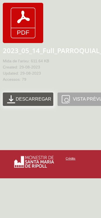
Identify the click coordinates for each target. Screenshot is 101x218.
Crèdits (70, 158)
